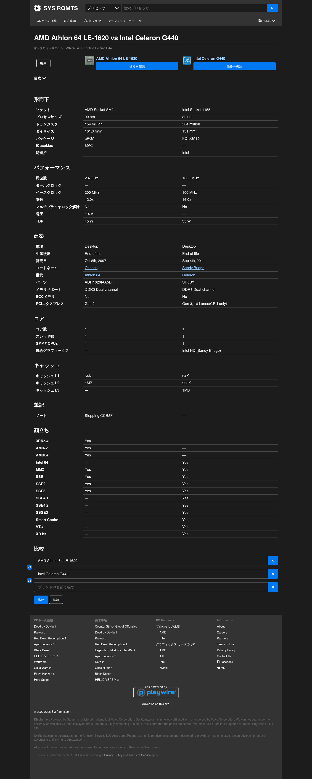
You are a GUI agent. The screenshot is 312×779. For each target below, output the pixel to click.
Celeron (188, 275)
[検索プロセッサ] (272, 8)
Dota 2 (99, 662)
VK (222, 667)
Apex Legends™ (45, 644)
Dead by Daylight (45, 626)
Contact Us (224, 656)
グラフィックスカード (123, 21)
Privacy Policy (226, 650)
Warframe (40, 662)
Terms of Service (140, 755)
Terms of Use (225, 644)
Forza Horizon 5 (44, 673)
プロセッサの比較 (51, 48)
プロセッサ (90, 21)
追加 (56, 599)
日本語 (267, 21)
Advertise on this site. (156, 704)
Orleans (91, 267)
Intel (162, 638)
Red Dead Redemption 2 (50, 638)
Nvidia (164, 667)
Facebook (226, 662)
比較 (41, 599)
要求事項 (69, 21)
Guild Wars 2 (42, 667)
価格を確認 (137, 66)
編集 (43, 63)
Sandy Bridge (193, 267)
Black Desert (42, 650)
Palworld (39, 632)
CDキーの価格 (47, 21)
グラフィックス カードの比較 (176, 644)
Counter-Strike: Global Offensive (116, 626)
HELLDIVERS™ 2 (46, 656)
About (221, 626)
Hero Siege (41, 679)
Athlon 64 (92, 275)
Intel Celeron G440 (209, 58)
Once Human (103, 667)
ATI (162, 656)
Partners (222, 638)
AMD (163, 632)
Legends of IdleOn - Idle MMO (115, 650)
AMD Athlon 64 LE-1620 (116, 58)
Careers (222, 632)
